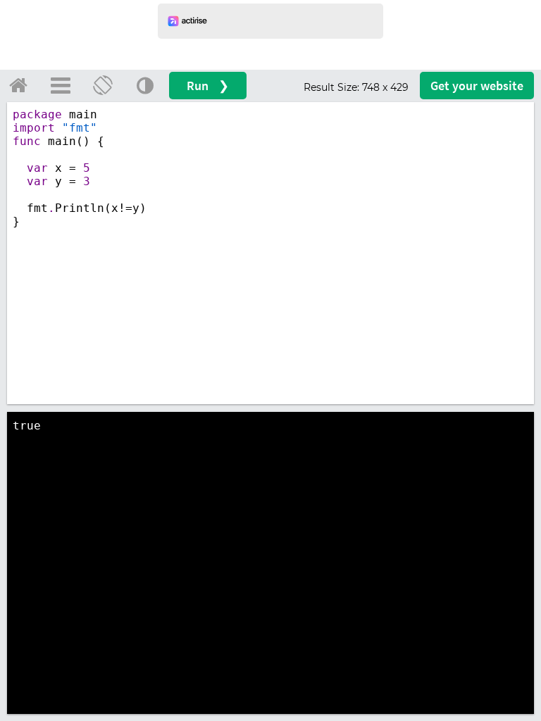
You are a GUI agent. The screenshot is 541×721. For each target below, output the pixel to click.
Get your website (476, 85)
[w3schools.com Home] (18, 85)
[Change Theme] (145, 85)
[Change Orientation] (103, 85)
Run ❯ (208, 85)
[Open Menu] (60, 85)
